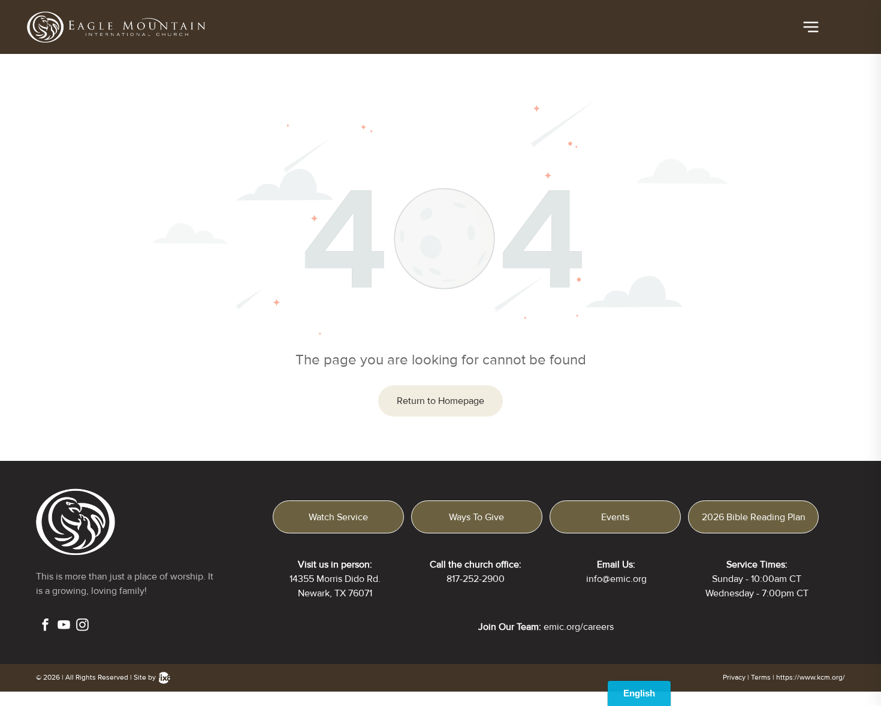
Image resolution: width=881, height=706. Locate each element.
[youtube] (64, 626)
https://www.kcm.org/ (810, 677)
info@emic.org (616, 579)
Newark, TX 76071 (335, 593)
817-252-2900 (475, 579)
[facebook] (45, 626)
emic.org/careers (579, 627)
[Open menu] (811, 27)
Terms (761, 677)
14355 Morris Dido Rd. (335, 579)
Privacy (734, 677)
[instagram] (82, 626)
